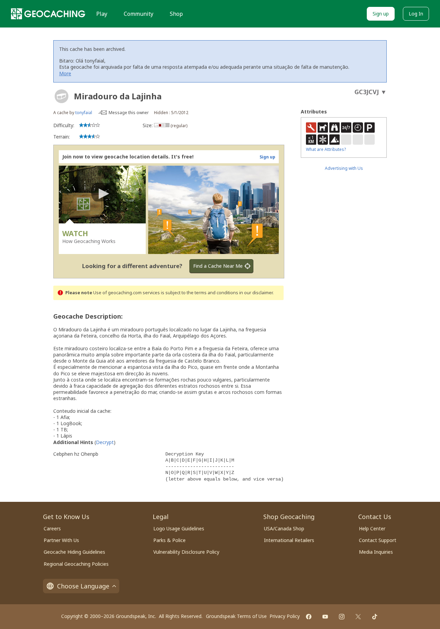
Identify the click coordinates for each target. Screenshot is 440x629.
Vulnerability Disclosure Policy (186, 552)
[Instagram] (342, 616)
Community (138, 14)
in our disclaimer (256, 293)
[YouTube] (325, 616)
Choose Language (83, 586)
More (65, 73)
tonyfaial (83, 112)
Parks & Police (169, 540)
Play (101, 14)
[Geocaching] (48, 14)
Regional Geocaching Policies (76, 564)
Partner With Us (61, 540)
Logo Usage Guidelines (178, 528)
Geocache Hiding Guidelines (74, 552)
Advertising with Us (344, 168)
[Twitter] (358, 616)
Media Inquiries (376, 552)
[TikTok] (375, 616)
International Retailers (289, 540)
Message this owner (129, 112)
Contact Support (377, 540)
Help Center (372, 528)
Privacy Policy (285, 616)
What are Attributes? (326, 149)
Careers (52, 528)
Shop (176, 14)
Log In (416, 13)
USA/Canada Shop (284, 528)
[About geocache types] (61, 96)
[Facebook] (309, 616)
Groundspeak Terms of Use (236, 616)
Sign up (381, 13)
